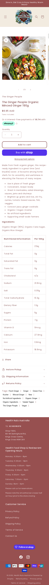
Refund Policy (12, 517)
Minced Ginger (18, 395)
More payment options (25, 159)
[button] (5, 17)
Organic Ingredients (10, 402)
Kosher (5, 395)
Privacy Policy (12, 511)
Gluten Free (37, 391)
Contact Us (11, 536)
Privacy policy (36, 579)
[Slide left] (19, 90)
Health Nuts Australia (23, 575)
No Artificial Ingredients (12, 398)
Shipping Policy (13, 523)
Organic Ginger (31, 398)
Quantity (6, 129)
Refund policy (21, 579)
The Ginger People (10, 406)
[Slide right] (30, 90)
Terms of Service (14, 530)
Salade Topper (28, 402)
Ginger (25, 391)
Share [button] (8, 359)
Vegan (24, 406)
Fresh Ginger (14, 391)
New (30, 395)
